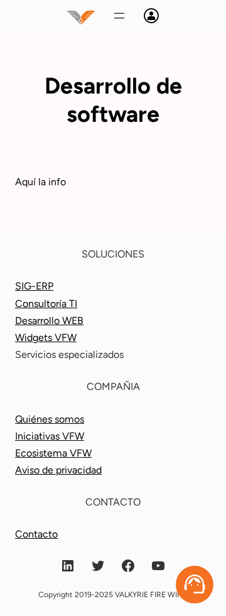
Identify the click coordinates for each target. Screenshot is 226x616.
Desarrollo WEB (49, 321)
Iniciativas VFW (49, 436)
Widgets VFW (46, 337)
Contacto (36, 534)
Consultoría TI (46, 304)
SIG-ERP (34, 286)
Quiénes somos (49, 419)
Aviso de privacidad (58, 470)
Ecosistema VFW (53, 453)
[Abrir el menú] (119, 15)
